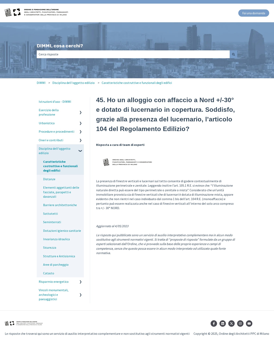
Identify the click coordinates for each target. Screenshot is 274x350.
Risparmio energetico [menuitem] (54, 282)
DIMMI (41, 83)
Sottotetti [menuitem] (50, 214)
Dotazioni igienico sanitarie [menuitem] (62, 231)
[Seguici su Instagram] (240, 323)
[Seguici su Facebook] (214, 323)
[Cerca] (233, 54)
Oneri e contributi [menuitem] (51, 140)
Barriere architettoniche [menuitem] (60, 205)
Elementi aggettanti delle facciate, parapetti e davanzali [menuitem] (61, 191)
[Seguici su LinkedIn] (222, 323)
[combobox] (133, 54)
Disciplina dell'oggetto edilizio (73, 83)
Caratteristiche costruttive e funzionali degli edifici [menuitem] (60, 166)
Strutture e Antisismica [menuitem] (59, 256)
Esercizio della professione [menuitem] (49, 112)
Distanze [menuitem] (49, 179)
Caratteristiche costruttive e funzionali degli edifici (137, 83)
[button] (80, 110)
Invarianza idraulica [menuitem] (56, 239)
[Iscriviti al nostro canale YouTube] (249, 323)
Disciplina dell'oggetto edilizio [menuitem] (54, 151)
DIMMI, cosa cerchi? (60, 46)
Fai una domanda (253, 13)
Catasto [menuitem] (48, 273)
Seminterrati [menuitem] (52, 222)
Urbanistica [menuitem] (47, 123)
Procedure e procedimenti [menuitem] (56, 131)
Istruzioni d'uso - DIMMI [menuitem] (55, 102)
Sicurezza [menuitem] (49, 247)
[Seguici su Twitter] (231, 323)
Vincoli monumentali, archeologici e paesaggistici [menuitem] (53, 294)
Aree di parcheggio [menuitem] (56, 264)
